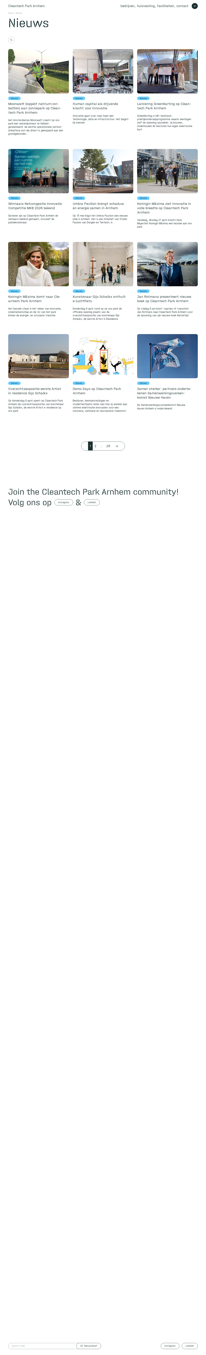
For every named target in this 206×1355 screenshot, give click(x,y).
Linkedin (92, 502)
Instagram (63, 502)
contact (182, 6)
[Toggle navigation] (195, 6)
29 (108, 446)
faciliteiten (165, 6)
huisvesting (146, 6)
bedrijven (128, 6)
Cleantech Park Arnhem (26, 6)
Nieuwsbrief (88, 1346)
